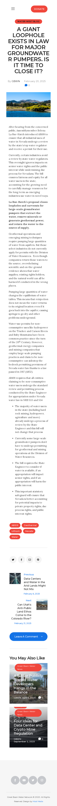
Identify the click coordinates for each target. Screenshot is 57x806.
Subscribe (28, 34)
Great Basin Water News (26, 667)
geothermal (30, 525)
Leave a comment (26, 636)
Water (15, 537)
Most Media (38, 801)
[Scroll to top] (44, 790)
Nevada (29, 531)
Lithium (16, 531)
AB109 (15, 525)
